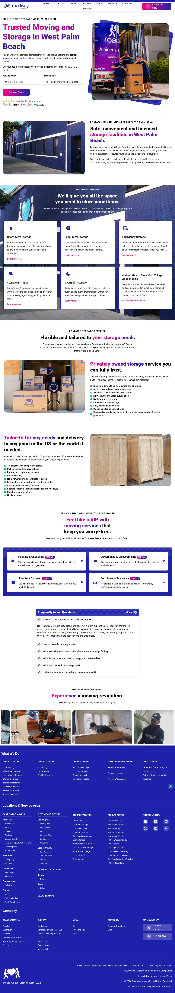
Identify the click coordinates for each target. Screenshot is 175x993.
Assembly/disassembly (117, 779)
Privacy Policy (165, 976)
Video (75, 934)
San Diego (44, 851)
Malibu (42, 831)
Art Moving (42, 767)
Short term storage (81, 767)
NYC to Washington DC (117, 840)
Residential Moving (11, 790)
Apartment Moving (11, 794)
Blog (75, 926)
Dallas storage (79, 859)
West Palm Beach (12, 901)
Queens (8, 831)
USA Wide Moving (46, 895)
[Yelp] (166, 828)
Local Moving (8, 767)
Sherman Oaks (46, 835)
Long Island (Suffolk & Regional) (18, 842)
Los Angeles (43, 819)
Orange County (45, 848)
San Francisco (46, 855)
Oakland (43, 863)
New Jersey (8, 855)
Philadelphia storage (81, 851)
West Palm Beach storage (83, 844)
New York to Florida (116, 836)
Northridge (44, 839)
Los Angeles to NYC (116, 848)
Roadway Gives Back (117, 926)
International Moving (11, 783)
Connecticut (8, 868)
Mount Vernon (11, 850)
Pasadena (44, 842)
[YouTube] (155, 821)
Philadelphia (10, 885)
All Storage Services (132, 300)
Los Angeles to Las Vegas (118, 855)
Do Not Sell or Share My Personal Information (150, 986)
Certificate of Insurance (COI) (155, 767)
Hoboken (8, 863)
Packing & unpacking (117, 767)
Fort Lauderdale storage (83, 848)
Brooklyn (8, 827)
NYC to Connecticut (116, 824)
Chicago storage (80, 828)
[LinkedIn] (166, 821)
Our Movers (8, 930)
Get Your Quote (16, 92)
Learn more (13, 259)
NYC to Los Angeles (116, 832)
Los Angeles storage (81, 832)
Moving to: (50, 75)
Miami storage (79, 840)
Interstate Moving (10, 779)
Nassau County (11, 839)
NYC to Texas (113, 844)
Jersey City (9, 859)
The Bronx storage (80, 824)
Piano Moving (43, 771)
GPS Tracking (148, 771)
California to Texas (115, 821)
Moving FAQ (43, 949)
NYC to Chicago (114, 828)
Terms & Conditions (147, 976)
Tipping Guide (43, 945)
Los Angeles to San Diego (118, 851)
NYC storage (78, 821)
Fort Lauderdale (11, 898)
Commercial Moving (11, 787)
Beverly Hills (45, 823)
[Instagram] (145, 821)
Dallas (42, 888)
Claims (40, 937)
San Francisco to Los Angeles (120, 859)
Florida (6, 890)
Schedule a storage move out (50, 934)
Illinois (41, 875)
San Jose (44, 859)
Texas (40, 884)
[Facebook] (155, 828)
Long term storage (80, 771)
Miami (7, 894)
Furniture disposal (115, 773)
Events (110, 930)
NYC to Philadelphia (116, 863)
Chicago (43, 879)
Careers (6, 945)
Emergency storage (81, 779)
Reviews (6, 934)
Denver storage (79, 855)
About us (6, 926)
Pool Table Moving (45, 775)
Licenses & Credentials (12, 937)
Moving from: (10, 75)
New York (7, 819)
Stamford (8, 876)
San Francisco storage (82, 836)
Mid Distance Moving (11, 771)
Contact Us (42, 926)
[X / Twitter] (145, 828)
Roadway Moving (49, 626)
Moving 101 (43, 941)
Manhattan (9, 823)
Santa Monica (45, 827)
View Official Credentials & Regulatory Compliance (148, 970)
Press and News (79, 930)
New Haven (9, 872)
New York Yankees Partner (14, 941)
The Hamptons (11, 846)
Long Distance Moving (12, 775)
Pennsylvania (9, 881)
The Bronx (9, 835)
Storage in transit (80, 775)
